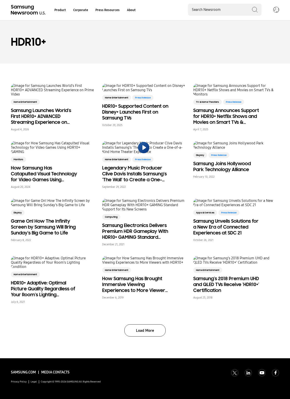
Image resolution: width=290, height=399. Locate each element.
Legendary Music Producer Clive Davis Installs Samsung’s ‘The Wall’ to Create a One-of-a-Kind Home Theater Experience (134, 174)
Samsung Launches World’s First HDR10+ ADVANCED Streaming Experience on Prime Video (41, 116)
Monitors (18, 159)
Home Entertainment (25, 101)
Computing (111, 216)
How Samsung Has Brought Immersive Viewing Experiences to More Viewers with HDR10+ (134, 284)
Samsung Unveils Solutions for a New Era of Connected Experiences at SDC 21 (226, 227)
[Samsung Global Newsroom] (276, 10)
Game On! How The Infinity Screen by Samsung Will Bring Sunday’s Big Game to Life (43, 227)
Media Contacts (55, 372)
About (131, 10)
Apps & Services (205, 212)
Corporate (80, 10)
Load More (145, 330)
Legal (34, 381)
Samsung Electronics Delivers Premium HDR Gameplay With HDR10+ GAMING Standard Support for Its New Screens (135, 231)
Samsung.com (23, 372)
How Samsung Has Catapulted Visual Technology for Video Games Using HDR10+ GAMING (44, 174)
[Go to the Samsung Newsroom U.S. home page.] (29, 10)
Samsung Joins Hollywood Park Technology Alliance (222, 166)
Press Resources (107, 10)
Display (200, 155)
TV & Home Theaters (207, 101)
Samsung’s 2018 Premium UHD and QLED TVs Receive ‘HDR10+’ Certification (226, 284)
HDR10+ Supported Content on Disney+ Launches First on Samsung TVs (135, 112)
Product (60, 10)
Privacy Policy (19, 381)
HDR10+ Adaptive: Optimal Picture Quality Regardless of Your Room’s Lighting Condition (43, 289)
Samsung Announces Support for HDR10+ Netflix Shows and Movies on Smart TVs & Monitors (226, 116)
